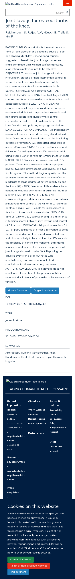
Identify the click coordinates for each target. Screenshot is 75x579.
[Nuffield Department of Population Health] (29, 2)
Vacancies (33, 414)
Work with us (36, 409)
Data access (36, 433)
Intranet (54, 451)
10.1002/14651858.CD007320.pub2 (25, 303)
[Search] (67, 12)
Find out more (18, 571)
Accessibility (56, 410)
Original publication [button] (45, 290)
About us (34, 400)
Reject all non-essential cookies (28, 565)
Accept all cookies (20, 559)
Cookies (54, 414)
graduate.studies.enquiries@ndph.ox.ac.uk (16, 475)
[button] (67, 3)
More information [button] (18, 290)
